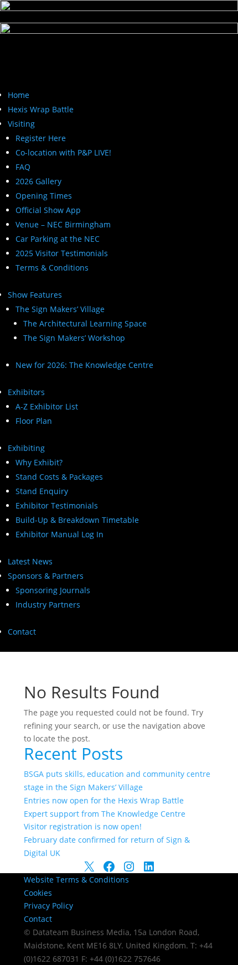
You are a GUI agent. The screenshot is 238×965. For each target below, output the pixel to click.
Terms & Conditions (52, 267)
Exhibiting (26, 448)
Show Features (35, 294)
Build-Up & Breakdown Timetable (77, 520)
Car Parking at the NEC (57, 239)
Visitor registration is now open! (83, 826)
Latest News (30, 561)
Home (18, 95)
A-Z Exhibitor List (46, 406)
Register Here (40, 138)
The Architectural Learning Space (85, 323)
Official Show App (48, 210)
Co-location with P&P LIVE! (63, 152)
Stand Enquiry (41, 491)
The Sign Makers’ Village (60, 309)
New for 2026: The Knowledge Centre (84, 365)
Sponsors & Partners (46, 575)
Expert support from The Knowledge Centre (104, 813)
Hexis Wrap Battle (41, 109)
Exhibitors (26, 392)
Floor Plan (33, 421)
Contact (22, 631)
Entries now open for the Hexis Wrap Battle (104, 800)
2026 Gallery (38, 181)
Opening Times (43, 195)
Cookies (38, 893)
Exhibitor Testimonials (56, 505)
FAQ (22, 167)
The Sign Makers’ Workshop (74, 338)
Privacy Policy (48, 905)
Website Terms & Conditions (76, 879)
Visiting (21, 123)
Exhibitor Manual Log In (59, 534)
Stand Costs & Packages (59, 476)
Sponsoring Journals (52, 590)
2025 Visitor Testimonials (61, 253)
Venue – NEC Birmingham (63, 224)
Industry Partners (47, 604)
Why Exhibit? (39, 462)
